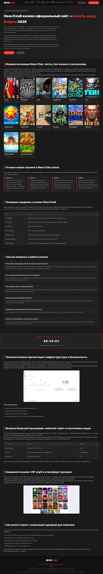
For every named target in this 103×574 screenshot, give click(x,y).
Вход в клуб (20, 52)
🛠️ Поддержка (70, 2)
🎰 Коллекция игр (46, 2)
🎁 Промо (27, 2)
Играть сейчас (9, 52)
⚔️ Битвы (38, 2)
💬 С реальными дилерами (58, 2)
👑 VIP (33, 2)
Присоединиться (93, 2)
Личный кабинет (82, 2)
